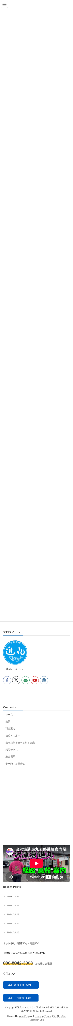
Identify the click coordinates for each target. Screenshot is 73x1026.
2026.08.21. (13, 923)
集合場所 (10, 756)
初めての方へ (12, 735)
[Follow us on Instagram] (44, 680)
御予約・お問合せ (15, 763)
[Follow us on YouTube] (35, 680)
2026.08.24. (13, 896)
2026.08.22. (13, 914)
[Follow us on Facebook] (7, 680)
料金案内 (10, 728)
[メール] (25, 680)
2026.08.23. (13, 905)
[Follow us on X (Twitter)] (16, 680)
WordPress (24, 1016)
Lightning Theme (43, 1016)
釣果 (7, 721)
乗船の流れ (11, 749)
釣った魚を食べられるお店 (20, 742)
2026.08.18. (13, 932)
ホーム (9, 714)
